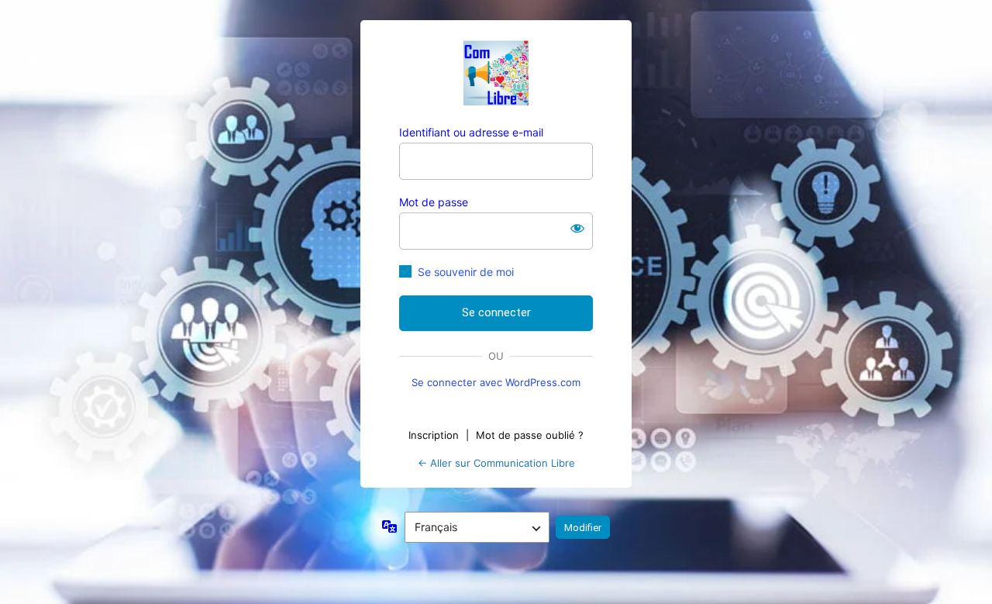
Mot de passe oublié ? (530, 435)
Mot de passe (433, 202)
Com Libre (496, 72)
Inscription (433, 435)
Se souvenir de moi (466, 271)
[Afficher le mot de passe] (577, 227)
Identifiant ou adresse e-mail (471, 132)
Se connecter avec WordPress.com (496, 382)
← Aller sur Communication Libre (496, 463)
